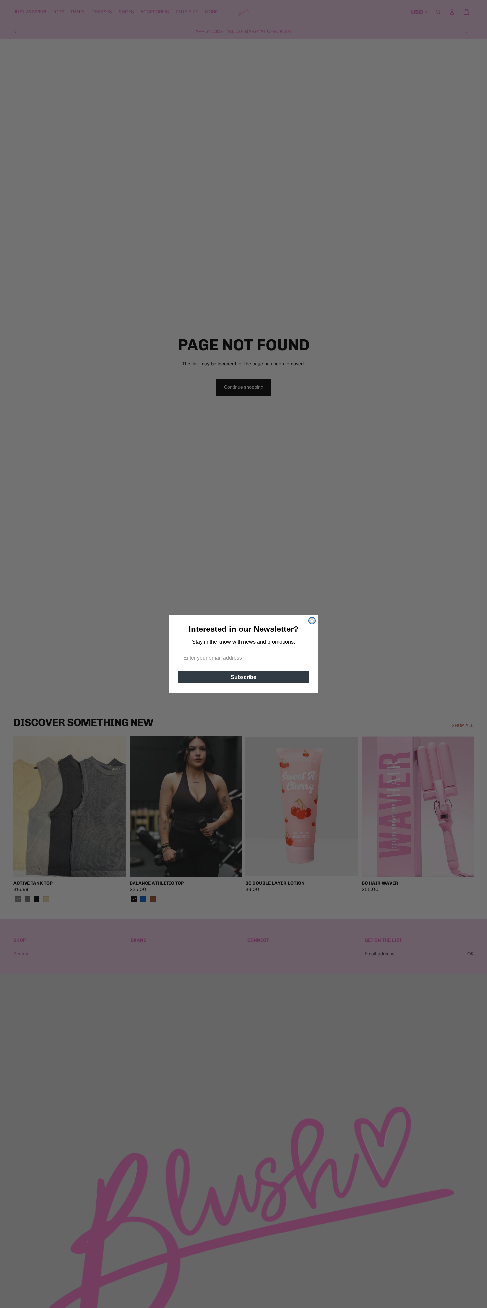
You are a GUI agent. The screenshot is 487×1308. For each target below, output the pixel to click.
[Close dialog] (312, 620)
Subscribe (243, 677)
